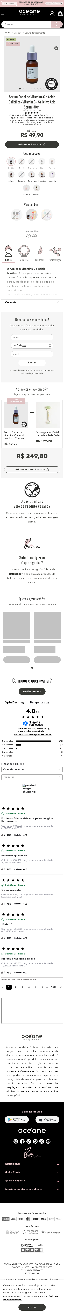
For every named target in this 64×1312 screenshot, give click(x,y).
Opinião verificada (15, 818)
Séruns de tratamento (35, 33)
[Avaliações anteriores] (3, 991)
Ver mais (10, 302)
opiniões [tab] (14, 707)
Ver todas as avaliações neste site (33, 739)
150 (53, 992)
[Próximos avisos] (61, 992)
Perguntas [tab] (39, 707)
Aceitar (32, 1307)
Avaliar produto (32, 696)
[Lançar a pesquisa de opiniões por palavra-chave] (60, 782)
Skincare (18, 33)
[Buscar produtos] (57, 24)
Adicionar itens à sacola (30, 469)
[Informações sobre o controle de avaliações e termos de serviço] (48, 733)
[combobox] (32, 24)
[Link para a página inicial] (7, 32)
